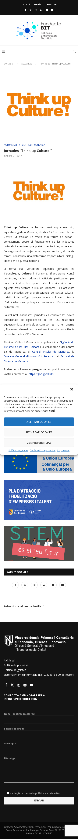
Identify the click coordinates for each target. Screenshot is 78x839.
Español (39, 4)
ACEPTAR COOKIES (39, 422)
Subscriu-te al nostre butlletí (23, 606)
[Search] (74, 51)
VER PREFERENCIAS (39, 442)
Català (26, 4)
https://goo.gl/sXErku (41, 374)
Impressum (63, 450)
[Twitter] (30, 10)
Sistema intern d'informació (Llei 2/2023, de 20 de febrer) (39, 674)
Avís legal (9, 660)
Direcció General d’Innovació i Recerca (28, 356)
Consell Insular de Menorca (50, 351)
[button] (72, 389)
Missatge (9, 758)
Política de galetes (18, 450)
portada (8, 63)
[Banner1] (39, 461)
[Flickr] (47, 10)
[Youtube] (52, 10)
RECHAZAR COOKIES (39, 432)
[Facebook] (25, 10)
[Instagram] (36, 10)
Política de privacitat (16, 665)
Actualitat (26, 63)
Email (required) (14, 728)
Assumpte (10, 743)
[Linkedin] (41, 10)
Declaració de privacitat (42, 450)
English (52, 4)
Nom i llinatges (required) (19, 714)
